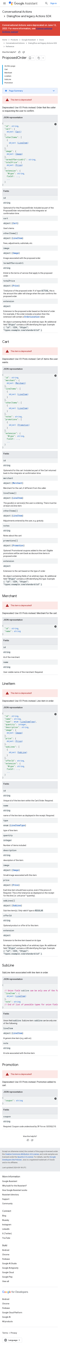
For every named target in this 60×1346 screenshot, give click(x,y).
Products (14, 40)
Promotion (23, 425)
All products (7, 1321)
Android (5, 1250)
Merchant (20, 383)
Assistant (31, 3)
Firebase (6, 1259)
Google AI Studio (9, 1263)
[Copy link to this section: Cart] (12, 342)
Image (19, 154)
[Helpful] (19, 52)
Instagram (6, 1224)
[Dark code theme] (55, 124)
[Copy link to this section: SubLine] (17, 965)
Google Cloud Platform (12, 1312)
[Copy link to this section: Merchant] (19, 596)
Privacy (14, 1333)
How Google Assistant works (14, 1190)
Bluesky (5, 1220)
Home (4, 40)
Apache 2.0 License (25, 1157)
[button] (30, 91)
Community (7, 1203)
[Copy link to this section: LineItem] (18, 684)
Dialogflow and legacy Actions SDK (29, 16)
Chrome (5, 1254)
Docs (41, 40)
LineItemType (28, 721)
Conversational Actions (17, 12)
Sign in (53, 3)
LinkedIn (5, 1229)
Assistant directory (10, 1195)
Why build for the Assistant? (14, 1186)
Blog (4, 1216)
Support (5, 1199)
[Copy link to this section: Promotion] (21, 1065)
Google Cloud (8, 1272)
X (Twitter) (7, 1233)
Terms (5, 1333)
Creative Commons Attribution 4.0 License (22, 1154)
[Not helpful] (23, 52)
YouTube (6, 1238)
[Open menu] (4, 3)
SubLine (22, 752)
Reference (10, 46)
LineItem (22, 142)
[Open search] (46, 3)
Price (19, 165)
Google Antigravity (10, 1268)
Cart (18, 131)
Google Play (7, 1277)
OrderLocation (32, 316)
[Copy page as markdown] (38, 58)
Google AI (6, 1317)
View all (5, 1281)
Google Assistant (29, 40)
